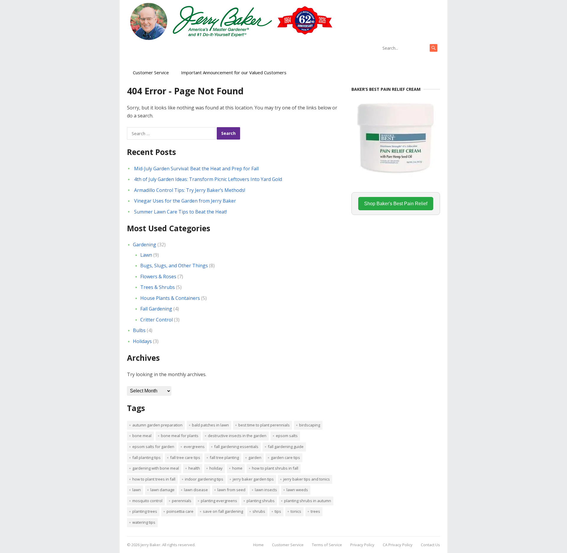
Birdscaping (309, 425)
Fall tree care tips (185, 457)
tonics (296, 511)
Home (237, 468)
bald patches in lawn (210, 425)
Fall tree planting (224, 457)
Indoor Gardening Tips (204, 479)
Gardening (144, 244)
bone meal (141, 435)
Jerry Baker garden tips (253, 479)
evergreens (194, 446)
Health (194, 468)
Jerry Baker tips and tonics (306, 479)
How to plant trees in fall (153, 479)
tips (278, 511)
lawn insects (266, 489)
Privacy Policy (362, 544)
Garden (254, 457)
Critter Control (156, 319)
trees (315, 511)
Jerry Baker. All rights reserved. (168, 544)
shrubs (258, 511)
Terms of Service (327, 544)
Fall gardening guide (286, 446)
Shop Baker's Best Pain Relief (395, 203)
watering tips (143, 522)
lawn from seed (231, 489)
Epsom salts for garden (153, 446)
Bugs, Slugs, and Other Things (174, 265)
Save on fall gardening (223, 511)
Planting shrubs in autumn (307, 500)
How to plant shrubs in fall (275, 468)
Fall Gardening (156, 308)
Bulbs (139, 330)
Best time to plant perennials (264, 425)
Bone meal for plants (179, 435)
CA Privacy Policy (398, 544)
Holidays (142, 341)
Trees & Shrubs (157, 287)
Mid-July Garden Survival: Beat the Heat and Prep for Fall (196, 168)
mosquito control (147, 500)
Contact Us (430, 544)
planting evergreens (219, 500)
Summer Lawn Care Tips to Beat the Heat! (180, 211)
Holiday (216, 468)
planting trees (144, 511)
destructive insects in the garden (237, 435)
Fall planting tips (146, 457)
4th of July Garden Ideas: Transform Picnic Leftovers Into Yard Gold (208, 179)
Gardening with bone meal (155, 468)
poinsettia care (180, 511)
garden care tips (285, 457)
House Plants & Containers (170, 298)
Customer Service (151, 72)
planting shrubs (261, 500)
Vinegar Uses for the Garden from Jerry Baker (185, 201)
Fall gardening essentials (236, 446)
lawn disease (196, 489)
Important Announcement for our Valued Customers (233, 72)
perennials (181, 500)
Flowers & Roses (158, 276)
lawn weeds (297, 489)
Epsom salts (287, 435)
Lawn (146, 255)
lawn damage (162, 489)
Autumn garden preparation (157, 425)
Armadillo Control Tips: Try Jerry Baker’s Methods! (189, 190)
